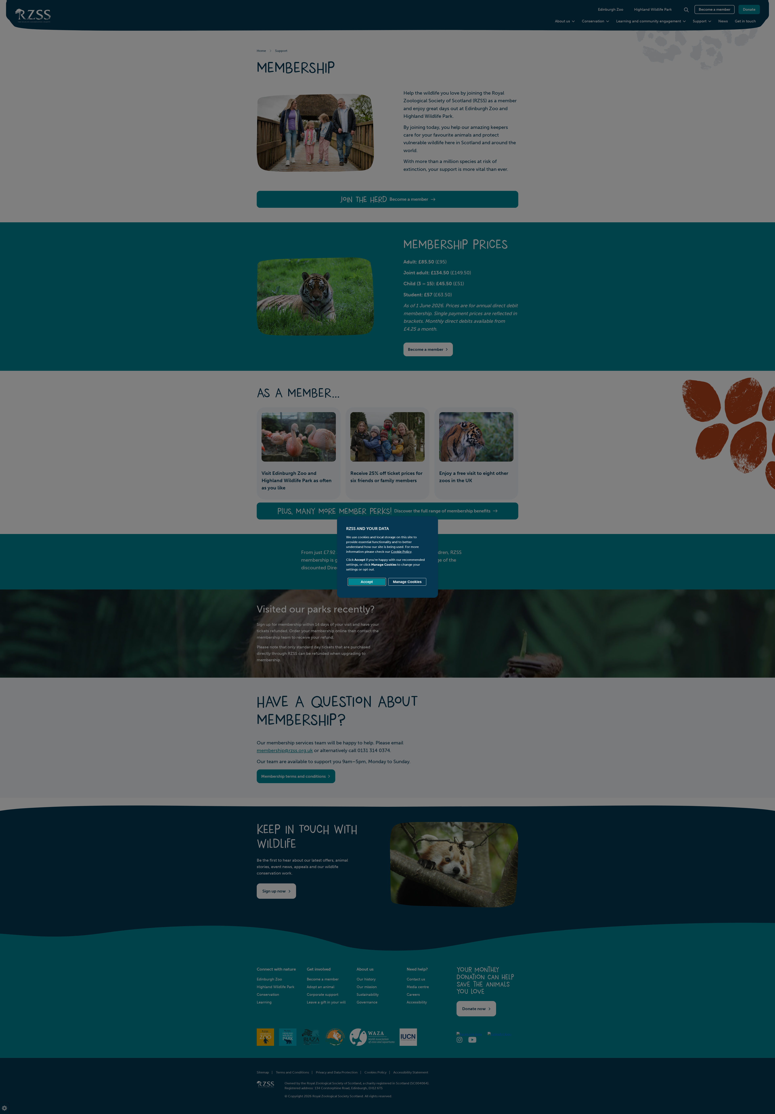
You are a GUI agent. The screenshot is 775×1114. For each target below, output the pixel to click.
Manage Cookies (407, 582)
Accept (367, 582)
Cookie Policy (401, 552)
